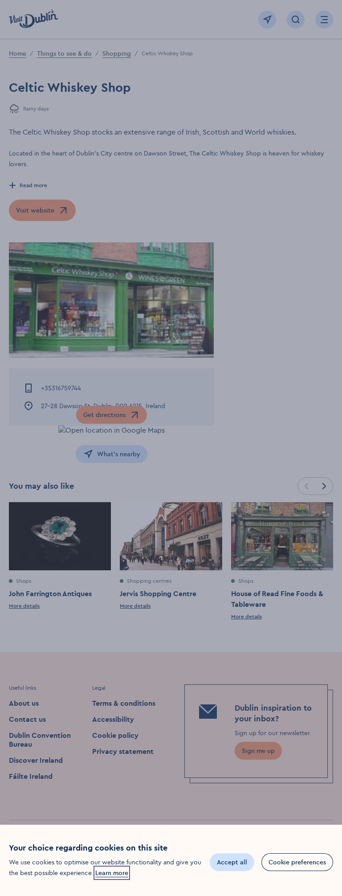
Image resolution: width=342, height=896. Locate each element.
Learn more (111, 872)
